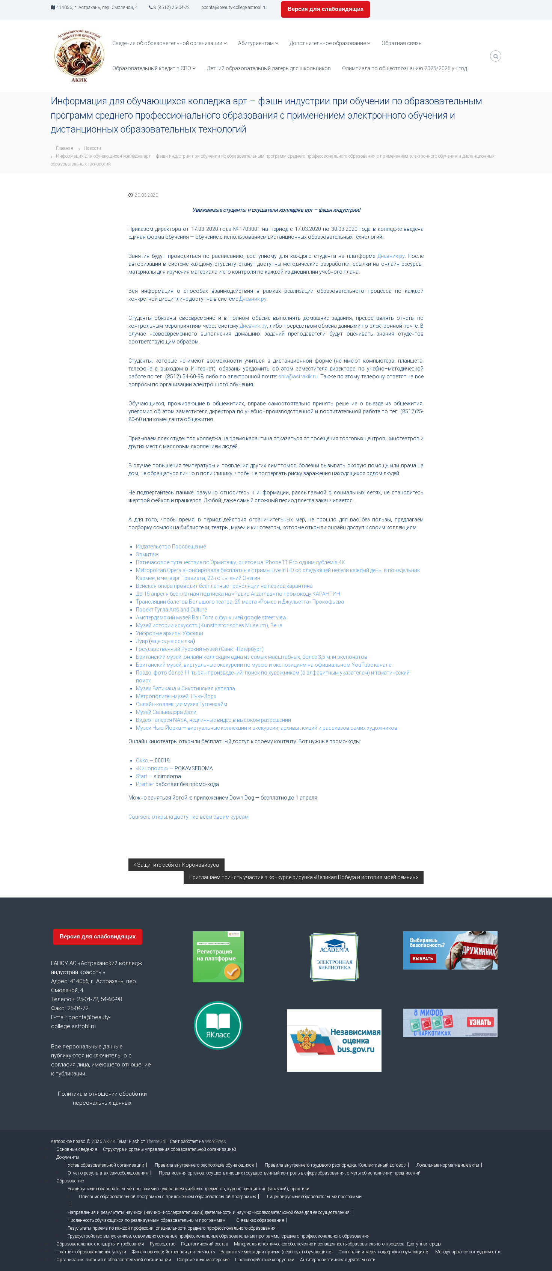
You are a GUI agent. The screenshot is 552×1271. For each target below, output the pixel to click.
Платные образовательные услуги (91, 1251)
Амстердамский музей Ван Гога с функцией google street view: (212, 617)
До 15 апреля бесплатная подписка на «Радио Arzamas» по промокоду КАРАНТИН (238, 594)
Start (141, 776)
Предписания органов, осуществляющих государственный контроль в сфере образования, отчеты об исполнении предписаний (290, 1173)
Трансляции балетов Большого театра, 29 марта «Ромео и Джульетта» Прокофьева (240, 602)
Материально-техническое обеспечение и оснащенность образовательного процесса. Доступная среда (337, 1244)
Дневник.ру (391, 256)
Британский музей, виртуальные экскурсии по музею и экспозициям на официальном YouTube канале (263, 665)
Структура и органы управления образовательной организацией (169, 1149)
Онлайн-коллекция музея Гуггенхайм (181, 704)
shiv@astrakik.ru (298, 376)
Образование (70, 1181)
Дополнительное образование (328, 43)
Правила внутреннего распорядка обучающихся (204, 1165)
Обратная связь (402, 43)
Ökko (142, 760)
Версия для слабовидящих (325, 9)
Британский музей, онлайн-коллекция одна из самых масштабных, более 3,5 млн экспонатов (251, 657)
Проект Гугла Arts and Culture (171, 610)
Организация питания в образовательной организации (113, 1259)
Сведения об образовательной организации (167, 43)
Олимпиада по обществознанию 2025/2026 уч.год (404, 68)
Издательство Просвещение (171, 547)
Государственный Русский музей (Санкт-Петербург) (200, 649)
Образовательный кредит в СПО (151, 68)
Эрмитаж (147, 554)
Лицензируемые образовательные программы (314, 1196)
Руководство (162, 1244)
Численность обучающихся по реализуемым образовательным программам (147, 1220)
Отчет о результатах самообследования (108, 1173)
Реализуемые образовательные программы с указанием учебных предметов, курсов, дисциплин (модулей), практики (188, 1188)
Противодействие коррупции (264, 1259)
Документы (67, 1157)
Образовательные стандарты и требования (100, 1244)
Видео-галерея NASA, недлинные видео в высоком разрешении (213, 720)
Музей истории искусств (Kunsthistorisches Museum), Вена (209, 625)
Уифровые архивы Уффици (169, 633)
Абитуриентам (256, 43)
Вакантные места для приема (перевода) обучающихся (276, 1251)
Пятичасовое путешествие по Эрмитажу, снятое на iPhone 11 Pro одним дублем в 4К (241, 562)
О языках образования (260, 1220)
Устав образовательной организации (106, 1165)
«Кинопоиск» (152, 768)
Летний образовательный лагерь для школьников (269, 68)
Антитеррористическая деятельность (337, 1259)
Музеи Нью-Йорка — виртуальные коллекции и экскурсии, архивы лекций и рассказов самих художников (266, 728)
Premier (145, 784)
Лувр (142, 641)
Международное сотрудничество (468, 1251)
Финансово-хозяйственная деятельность (173, 1251)
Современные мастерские (203, 1259)
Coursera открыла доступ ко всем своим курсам (188, 817)
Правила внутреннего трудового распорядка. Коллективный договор (335, 1165)
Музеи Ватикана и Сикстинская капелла (185, 688)
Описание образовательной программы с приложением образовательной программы (167, 1196)
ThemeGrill (156, 1141)
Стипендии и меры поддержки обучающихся (384, 1251)
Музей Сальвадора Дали (166, 712)
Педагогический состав (204, 1244)
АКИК (109, 1141)
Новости (92, 148)
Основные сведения (76, 1149)
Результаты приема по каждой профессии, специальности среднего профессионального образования (172, 1228)
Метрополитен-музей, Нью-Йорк (176, 696)
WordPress (215, 1141)
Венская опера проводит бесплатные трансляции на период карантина (224, 586)
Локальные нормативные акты (447, 1165)
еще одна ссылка (172, 641)
